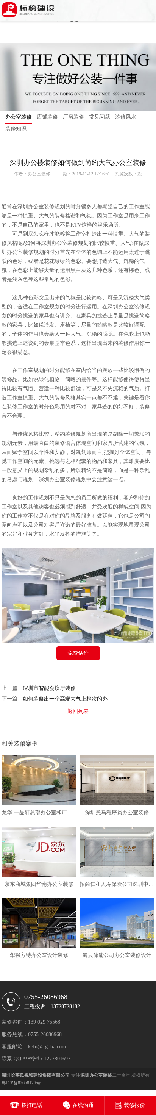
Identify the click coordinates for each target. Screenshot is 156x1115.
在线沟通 (83, 1105)
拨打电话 (31, 1105)
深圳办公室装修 (36, 207)
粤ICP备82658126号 (21, 1082)
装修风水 (125, 117)
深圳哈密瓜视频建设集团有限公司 (36, 1075)
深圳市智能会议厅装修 (49, 688)
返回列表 (78, 711)
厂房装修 (73, 117)
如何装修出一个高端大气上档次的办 (65, 699)
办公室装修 (18, 117)
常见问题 (99, 117)
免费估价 (78, 653)
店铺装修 (47, 117)
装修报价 (134, 1105)
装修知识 (16, 128)
